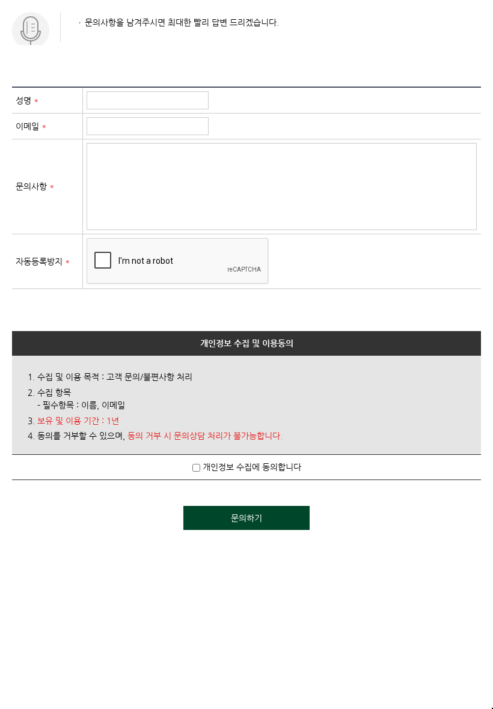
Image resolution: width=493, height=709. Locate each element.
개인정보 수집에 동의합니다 (250, 467)
